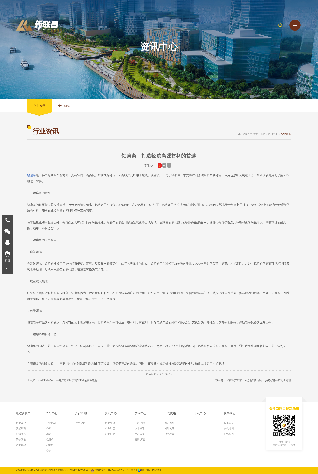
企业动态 (64, 105)
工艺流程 (140, 422)
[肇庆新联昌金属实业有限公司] (37, 25)
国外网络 (169, 428)
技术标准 (140, 428)
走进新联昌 (23, 413)
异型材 (49, 444)
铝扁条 (31, 175)
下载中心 (200, 413)
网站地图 (157, 469)
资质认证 (140, 439)
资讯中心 (111, 413)
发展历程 (21, 428)
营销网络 (170, 413)
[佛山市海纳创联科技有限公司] (139, 469)
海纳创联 (145, 469)
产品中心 (51, 413)
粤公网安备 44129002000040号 (110, 469)
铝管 (48, 450)
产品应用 (81, 413)
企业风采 (21, 444)
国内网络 (169, 422)
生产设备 (140, 433)
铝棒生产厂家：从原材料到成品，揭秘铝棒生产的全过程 (259, 380)
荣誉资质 (21, 439)
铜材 (48, 433)
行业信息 (110, 433)
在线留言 (229, 433)
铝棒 (48, 428)
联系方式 (229, 422)
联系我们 (229, 413)
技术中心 (140, 413)
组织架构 (21, 433)
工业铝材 (51, 422)
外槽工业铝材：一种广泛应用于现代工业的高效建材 (67, 380)
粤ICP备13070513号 (80, 469)
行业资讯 (39, 105)
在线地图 (229, 428)
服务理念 (169, 433)
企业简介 (21, 422)
